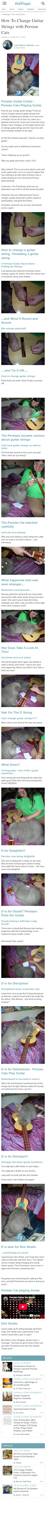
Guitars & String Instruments (28, 1379)
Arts (4, 9)
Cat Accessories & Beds (25, 1486)
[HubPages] (23, 4)
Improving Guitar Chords (25, 1409)
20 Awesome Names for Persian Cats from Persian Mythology (25, 1369)
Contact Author (19, 48)
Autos (12, 9)
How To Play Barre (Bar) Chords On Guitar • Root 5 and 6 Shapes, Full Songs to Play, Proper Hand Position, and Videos (25, 1425)
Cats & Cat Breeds (22, 1363)
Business (30, 9)
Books (20, 9)
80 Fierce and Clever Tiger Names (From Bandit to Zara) (26, 1456)
